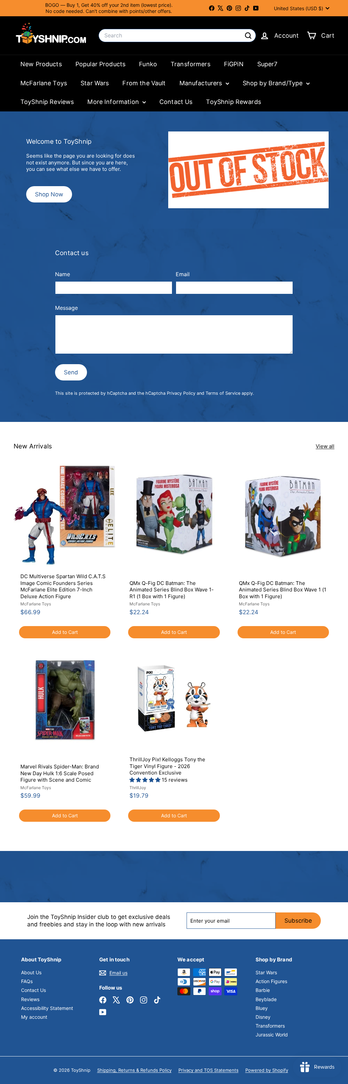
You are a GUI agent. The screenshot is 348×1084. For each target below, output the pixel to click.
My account (34, 1017)
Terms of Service (223, 393)
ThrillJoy (137, 787)
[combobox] (177, 35)
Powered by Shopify (266, 1070)
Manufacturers (201, 83)
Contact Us (176, 101)
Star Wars (95, 83)
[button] (145, 780)
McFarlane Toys (43, 83)
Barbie (263, 990)
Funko (148, 64)
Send (71, 372)
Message (66, 307)
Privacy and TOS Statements (208, 1070)
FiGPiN (234, 64)
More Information (114, 101)
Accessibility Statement (47, 1008)
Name (62, 274)
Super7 (267, 64)
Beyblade (266, 999)
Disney (263, 1017)
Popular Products (100, 64)
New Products (41, 64)
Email (183, 274)
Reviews (30, 999)
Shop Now (49, 194)
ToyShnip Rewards (233, 101)
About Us (31, 972)
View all (325, 446)
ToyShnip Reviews (47, 101)
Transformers (190, 64)
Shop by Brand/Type (273, 83)
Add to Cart (65, 632)
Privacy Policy (181, 393)
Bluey (262, 1008)
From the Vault (144, 83)
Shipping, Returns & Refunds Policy (134, 1070)
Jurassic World (272, 1034)
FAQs (27, 981)
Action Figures (271, 981)
